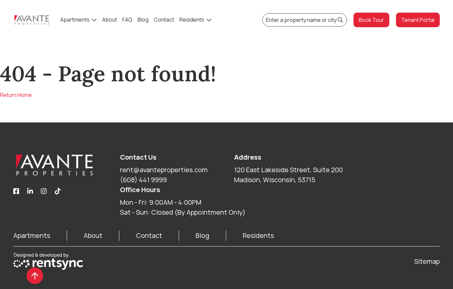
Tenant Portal (417, 20)
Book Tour (371, 20)
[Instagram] (44, 191)
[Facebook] (16, 191)
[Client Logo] (66, 165)
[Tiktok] (58, 191)
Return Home (16, 95)
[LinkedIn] (30, 191)
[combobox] (304, 20)
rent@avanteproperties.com (164, 169)
